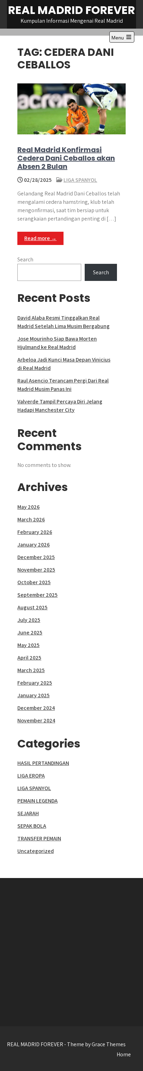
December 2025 (36, 557)
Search (25, 259)
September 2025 (37, 594)
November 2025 (36, 569)
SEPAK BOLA (31, 826)
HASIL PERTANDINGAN (43, 763)
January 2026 (33, 544)
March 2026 (31, 519)
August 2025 (32, 607)
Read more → (40, 238)
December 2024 (36, 708)
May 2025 (28, 645)
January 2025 (33, 695)
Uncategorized (35, 851)
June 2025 (29, 632)
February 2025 (34, 682)
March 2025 (31, 670)
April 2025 (29, 657)
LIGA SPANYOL (80, 180)
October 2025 (34, 582)
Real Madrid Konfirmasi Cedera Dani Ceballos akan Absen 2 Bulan (66, 158)
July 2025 (28, 620)
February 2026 (34, 532)
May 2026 (28, 507)
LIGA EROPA (31, 775)
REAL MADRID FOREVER (71, 10)
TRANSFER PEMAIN (39, 838)
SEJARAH (28, 813)
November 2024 (36, 720)
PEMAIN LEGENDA (37, 800)
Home (124, 1054)
